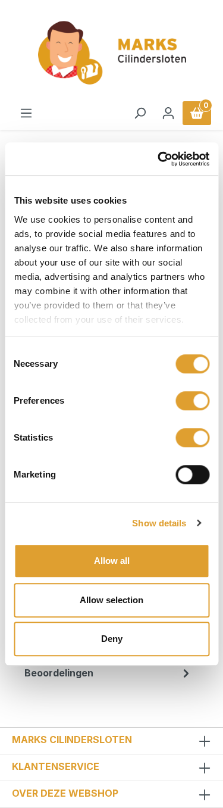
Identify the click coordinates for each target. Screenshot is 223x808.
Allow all (112, 561)
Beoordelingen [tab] (58, 673)
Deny (112, 639)
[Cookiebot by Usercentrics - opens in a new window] (158, 159)
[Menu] (26, 113)
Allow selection (111, 600)
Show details (159, 523)
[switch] (192, 400)
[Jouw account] (168, 113)
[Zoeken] (139, 113)
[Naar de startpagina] (111, 53)
